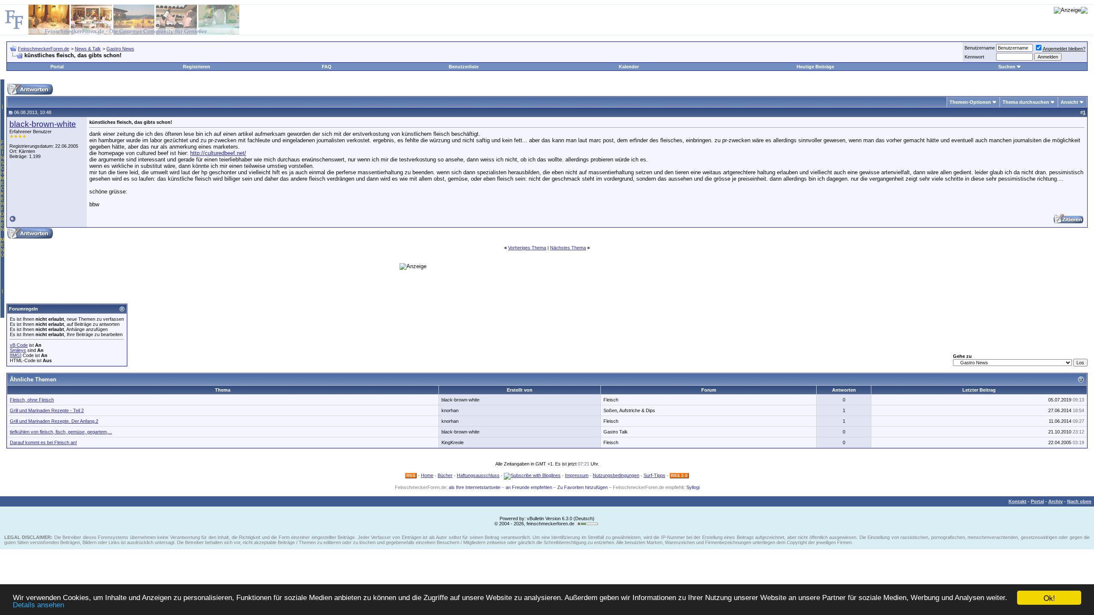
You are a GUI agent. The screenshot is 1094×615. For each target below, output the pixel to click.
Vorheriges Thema (527, 247)
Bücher (445, 475)
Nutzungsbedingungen (616, 475)
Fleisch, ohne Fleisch (32, 399)
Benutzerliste (464, 66)
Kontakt (1017, 501)
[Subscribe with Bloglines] (532, 475)
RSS (410, 475)
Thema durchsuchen (1026, 102)
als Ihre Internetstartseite (474, 487)
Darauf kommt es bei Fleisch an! (43, 442)
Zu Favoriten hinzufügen (582, 487)
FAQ (327, 66)
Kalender (629, 66)
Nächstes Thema (568, 247)
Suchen (1006, 66)
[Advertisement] (191, 220)
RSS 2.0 (679, 475)
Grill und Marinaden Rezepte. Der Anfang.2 (54, 421)
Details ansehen (38, 605)
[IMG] (15, 355)
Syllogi (693, 487)
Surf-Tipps (654, 475)
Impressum (576, 475)
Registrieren (196, 66)
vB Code (19, 345)
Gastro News (120, 48)
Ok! (1049, 597)
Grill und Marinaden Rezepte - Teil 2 (47, 410)
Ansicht (1069, 102)
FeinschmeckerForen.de (43, 48)
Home (427, 475)
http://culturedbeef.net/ (218, 153)
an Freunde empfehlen (529, 487)
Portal (57, 66)
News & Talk (88, 48)
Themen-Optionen (970, 102)
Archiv (1055, 501)
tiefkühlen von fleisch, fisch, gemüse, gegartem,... (61, 431)
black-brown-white (42, 124)
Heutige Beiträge (815, 66)
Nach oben (1079, 501)
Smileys (18, 350)
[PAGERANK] (587, 523)
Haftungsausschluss (478, 475)
